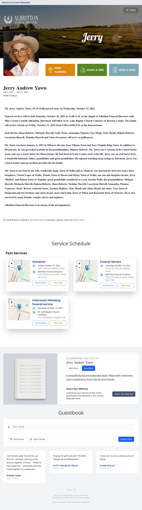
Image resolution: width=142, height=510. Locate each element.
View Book (73, 368)
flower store (78, 219)
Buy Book (88, 368)
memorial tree (37, 219)
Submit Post (126, 439)
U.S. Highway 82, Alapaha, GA (51, 317)
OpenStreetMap (74, 502)
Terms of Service (78, 498)
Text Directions (40, 283)
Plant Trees (58, 283)
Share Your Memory (124, 394)
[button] (19, 268)
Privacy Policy (63, 498)
